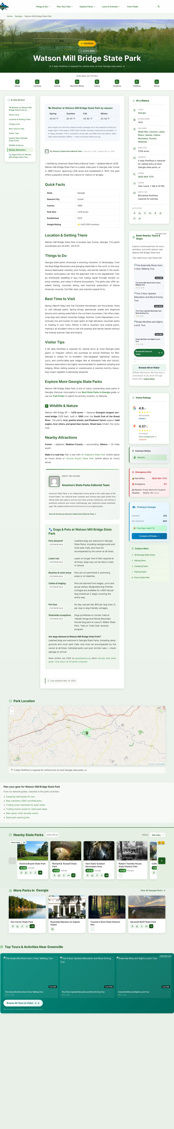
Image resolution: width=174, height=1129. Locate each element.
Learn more (149, 379)
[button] (159, 6)
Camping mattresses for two (20, 796)
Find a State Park (142, 577)
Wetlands (142, 142)
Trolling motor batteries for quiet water (25, 805)
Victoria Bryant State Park (80, 458)
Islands (148, 135)
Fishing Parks (140, 572)
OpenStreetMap (160, 764)
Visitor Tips (14, 133)
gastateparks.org (83, 658)
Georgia (18, 16)
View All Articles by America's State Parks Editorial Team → (72, 514)
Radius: (145, 835)
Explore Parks (86, 6)
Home (9, 16)
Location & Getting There (20, 119)
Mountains (143, 138)
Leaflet (151, 764)
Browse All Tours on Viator (144, 352)
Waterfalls (143, 131)
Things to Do (42, 6)
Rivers (141, 135)
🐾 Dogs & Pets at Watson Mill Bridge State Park (20, 155)
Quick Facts (14, 115)
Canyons (153, 131)
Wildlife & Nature (16, 145)
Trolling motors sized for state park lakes (26, 809)
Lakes (162, 131)
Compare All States (148, 536)
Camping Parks (141, 566)
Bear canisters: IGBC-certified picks (24, 801)
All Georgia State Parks (144, 555)
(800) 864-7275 (146, 176)
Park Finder (132, 6)
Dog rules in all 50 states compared (71, 661)
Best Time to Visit (16, 129)
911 (165, 484)
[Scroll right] (161, 860)
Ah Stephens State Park (93, 454)
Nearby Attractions (17, 150)
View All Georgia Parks (151, 890)
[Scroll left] (12, 860)
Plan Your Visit (63, 6)
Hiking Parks (140, 560)
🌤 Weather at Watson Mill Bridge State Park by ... (20, 108)
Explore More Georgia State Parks (18, 139)
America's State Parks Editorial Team (67, 151)
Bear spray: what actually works (22, 813)
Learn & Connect (110, 6)
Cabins (156, 135)
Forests (152, 138)
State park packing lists (17, 817)
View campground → (147, 437)
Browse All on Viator (149, 367)
